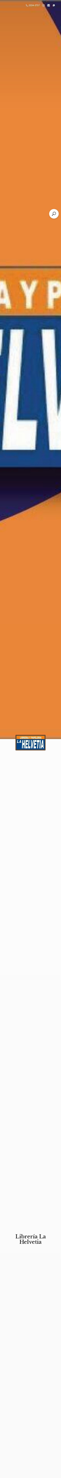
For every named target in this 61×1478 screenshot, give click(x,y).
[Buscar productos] (53, 213)
